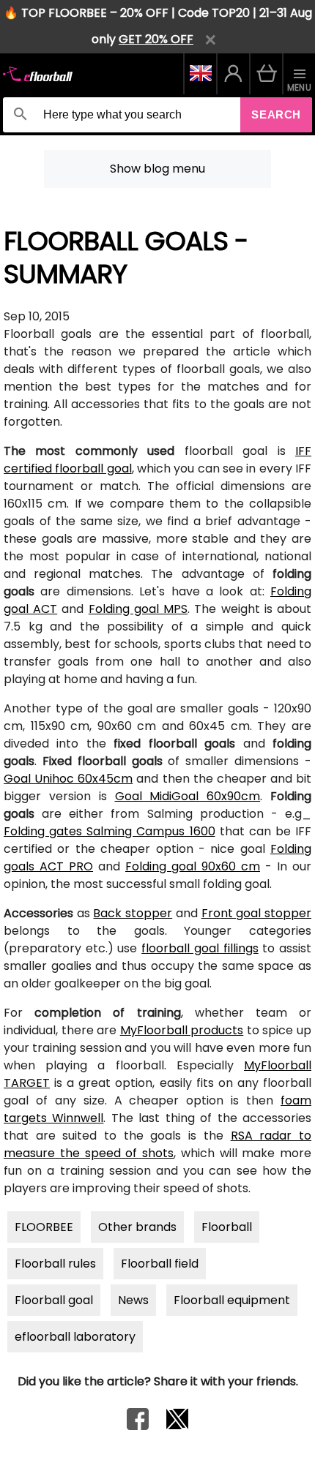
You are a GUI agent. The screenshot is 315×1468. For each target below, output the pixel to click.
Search (276, 114)
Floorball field (160, 1263)
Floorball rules (55, 1263)
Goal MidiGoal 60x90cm (188, 796)
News (133, 1300)
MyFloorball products (182, 1030)
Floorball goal (54, 1300)
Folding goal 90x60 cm (192, 866)
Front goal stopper (256, 913)
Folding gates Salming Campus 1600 (109, 831)
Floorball (226, 1227)
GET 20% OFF (156, 39)
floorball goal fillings (199, 948)
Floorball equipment (232, 1300)
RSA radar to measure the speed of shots (157, 1144)
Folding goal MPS (138, 609)
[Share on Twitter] (177, 1426)
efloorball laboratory (75, 1336)
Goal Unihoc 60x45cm (68, 778)
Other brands (137, 1227)
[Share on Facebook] (137, 1426)
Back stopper (132, 913)
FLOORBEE (44, 1227)
